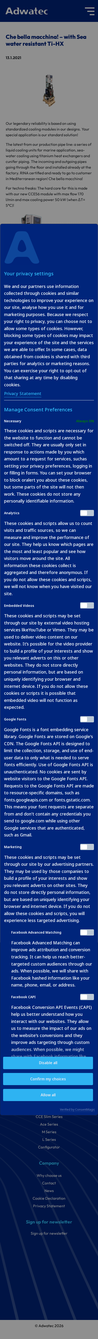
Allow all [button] (48, 1094)
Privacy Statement (22, 393)
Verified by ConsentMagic (77, 1109)
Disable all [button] (48, 1062)
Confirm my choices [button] (48, 1079)
